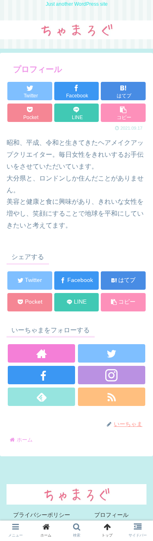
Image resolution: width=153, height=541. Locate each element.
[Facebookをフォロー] (41, 375)
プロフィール (111, 515)
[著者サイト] (41, 353)
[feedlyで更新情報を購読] (41, 397)
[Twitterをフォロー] (111, 353)
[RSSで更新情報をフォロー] (111, 397)
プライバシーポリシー (41, 515)
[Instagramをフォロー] (111, 375)
